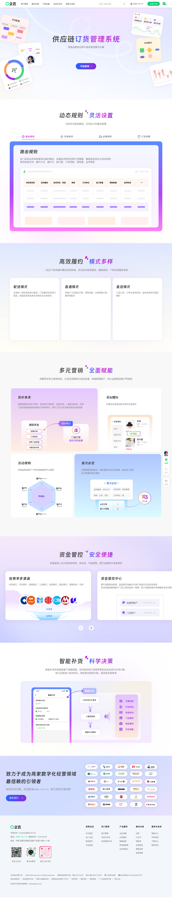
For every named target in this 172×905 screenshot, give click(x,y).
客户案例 (104, 833)
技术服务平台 (106, 841)
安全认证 (117, 879)
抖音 (137, 833)
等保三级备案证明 (42, 879)
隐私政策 (93, 879)
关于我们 (89, 833)
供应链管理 (123, 845)
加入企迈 (89, 837)
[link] (164, 3)
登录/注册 (153, 4)
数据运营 (123, 841)
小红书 (138, 837)
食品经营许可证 (28, 879)
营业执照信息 (15, 879)
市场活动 (155, 837)
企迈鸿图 (123, 833)
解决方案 (35, 4)
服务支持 (155, 845)
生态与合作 (57, 4)
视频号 (138, 841)
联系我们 (14, 798)
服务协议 (84, 879)
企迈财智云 (123, 849)
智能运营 (139, 849)
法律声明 (74, 879)
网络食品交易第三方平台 (60, 879)
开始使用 (84, 66)
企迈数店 (123, 837)
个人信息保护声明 (105, 879)
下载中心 (155, 841)
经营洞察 (139, 853)
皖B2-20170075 (77, 875)
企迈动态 (89, 845)
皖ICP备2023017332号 (94, 875)
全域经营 (139, 845)
